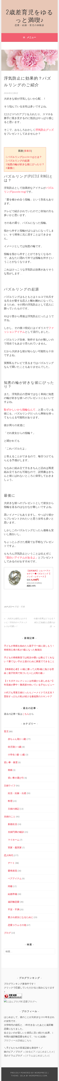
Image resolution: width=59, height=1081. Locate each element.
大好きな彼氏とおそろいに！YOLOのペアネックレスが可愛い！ (15, 622)
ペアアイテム (15, 878)
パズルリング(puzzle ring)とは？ (24, 156)
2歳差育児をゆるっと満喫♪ (29, 15)
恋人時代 (8, 855)
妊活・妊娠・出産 (17, 793)
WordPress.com (38, 1075)
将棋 (10, 770)
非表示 (27, 150)
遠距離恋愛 (13, 901)
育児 (6, 731)
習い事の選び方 (16, 777)
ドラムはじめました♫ (37, 1055)
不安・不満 (20, 607)
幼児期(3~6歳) (15, 746)
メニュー (31, 37)
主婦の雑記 (13, 808)
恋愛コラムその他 (17, 925)
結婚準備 (12, 894)
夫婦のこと (9, 816)
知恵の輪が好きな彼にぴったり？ (25, 164)
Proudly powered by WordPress (28, 1072)
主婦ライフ (9, 785)
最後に (10, 167)
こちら (25, 713)
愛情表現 (12, 870)
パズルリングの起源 (18, 160)
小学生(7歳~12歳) (16, 754)
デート (11, 862)
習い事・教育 (11, 762)
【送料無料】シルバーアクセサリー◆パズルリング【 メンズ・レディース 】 (38, 573)
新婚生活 (12, 824)
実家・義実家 (15, 847)
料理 (10, 801)
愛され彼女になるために (20, 917)
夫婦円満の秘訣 (16, 831)
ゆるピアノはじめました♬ (40, 1051)
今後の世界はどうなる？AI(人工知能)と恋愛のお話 (44, 622)
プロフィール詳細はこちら (17, 1040)
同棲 (10, 886)
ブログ (7, 932)
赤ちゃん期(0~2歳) (17, 739)
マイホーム (13, 839)
